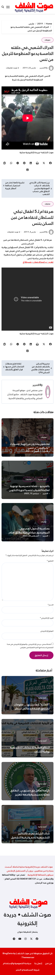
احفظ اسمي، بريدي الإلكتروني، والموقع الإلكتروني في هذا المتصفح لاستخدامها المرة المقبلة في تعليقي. (30, 646)
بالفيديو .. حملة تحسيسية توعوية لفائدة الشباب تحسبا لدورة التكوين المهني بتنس (29, 490)
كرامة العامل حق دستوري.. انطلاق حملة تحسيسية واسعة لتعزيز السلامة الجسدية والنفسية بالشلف (29, 794)
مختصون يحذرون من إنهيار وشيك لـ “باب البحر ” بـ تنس (30, 445)
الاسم (50, 604)
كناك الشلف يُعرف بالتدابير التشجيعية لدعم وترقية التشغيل (30, 835)
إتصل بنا (38, 963)
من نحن (48, 963)
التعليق (50, 560)
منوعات (47, 40)
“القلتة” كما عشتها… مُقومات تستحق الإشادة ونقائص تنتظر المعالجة (32, 708)
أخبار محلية (42, 479)
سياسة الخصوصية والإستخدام (17, 963)
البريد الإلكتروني (46, 618)
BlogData (8, 953)
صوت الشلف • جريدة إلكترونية (27, 919)
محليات (47, 204)
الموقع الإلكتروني (46, 631)
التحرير (36, 385)
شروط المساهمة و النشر (27, 970)
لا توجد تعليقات (12, 68)
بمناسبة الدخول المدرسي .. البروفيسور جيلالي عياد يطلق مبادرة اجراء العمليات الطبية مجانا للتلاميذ (28, 532)
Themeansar (27, 957)
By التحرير (44, 68)
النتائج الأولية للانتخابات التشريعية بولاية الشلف (30, 749)
